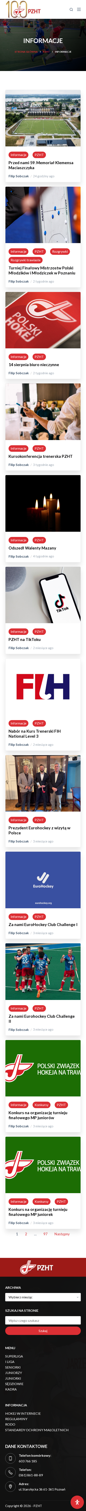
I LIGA (9, 1362)
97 (45, 1234)
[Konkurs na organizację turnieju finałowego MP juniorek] (43, 1139)
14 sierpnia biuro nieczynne (34, 364)
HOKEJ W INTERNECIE (23, 1413)
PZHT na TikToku (25, 639)
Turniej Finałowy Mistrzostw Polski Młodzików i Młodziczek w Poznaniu (42, 270)
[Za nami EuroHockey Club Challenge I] (43, 854)
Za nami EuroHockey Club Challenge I (43, 924)
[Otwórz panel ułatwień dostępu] (77, 1502)
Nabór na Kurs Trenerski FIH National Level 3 (35, 733)
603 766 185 (28, 1461)
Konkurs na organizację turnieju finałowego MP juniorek (38, 1212)
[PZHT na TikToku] (43, 569)
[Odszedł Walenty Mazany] (43, 478)
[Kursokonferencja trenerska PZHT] (43, 386)
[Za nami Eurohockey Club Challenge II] (43, 946)
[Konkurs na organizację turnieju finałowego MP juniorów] (43, 1043)
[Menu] (79, 9)
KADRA (11, 1389)
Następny (62, 1234)
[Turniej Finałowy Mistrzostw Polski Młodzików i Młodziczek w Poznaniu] (43, 189)
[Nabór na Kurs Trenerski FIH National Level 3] (43, 661)
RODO (10, 1424)
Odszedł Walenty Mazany (32, 548)
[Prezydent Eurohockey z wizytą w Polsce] (43, 758)
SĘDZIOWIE (14, 1384)
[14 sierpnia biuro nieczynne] (43, 295)
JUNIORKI (13, 1378)
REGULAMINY (16, 1419)
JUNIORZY (13, 1373)
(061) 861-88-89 (31, 1475)
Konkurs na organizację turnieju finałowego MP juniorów (38, 1115)
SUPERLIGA (14, 1356)
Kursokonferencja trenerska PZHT (41, 456)
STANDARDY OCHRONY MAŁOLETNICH (37, 1430)
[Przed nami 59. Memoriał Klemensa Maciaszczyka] (43, 93)
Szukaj (43, 1331)
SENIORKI (13, 1367)
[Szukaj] (71, 9)
